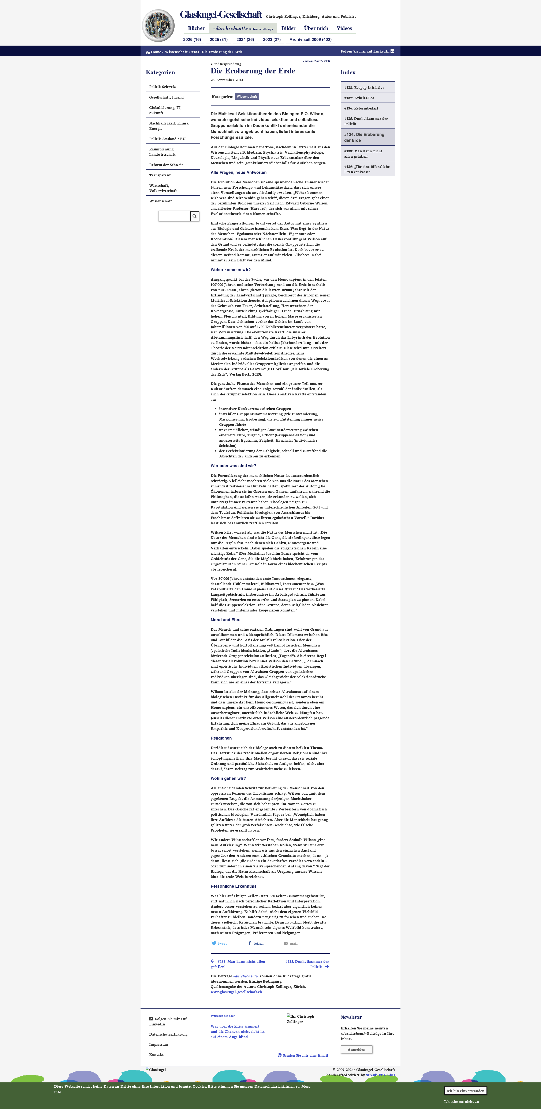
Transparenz (160, 174)
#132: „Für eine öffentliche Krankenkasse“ (367, 169)
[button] (228, 943)
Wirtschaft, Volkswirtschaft (163, 188)
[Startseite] (158, 25)
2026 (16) (192, 39)
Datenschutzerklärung (168, 1034)
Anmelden (357, 1049)
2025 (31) (219, 39)
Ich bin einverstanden (465, 1090)
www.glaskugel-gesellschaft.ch (236, 991)
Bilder (288, 28)
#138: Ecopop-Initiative (364, 87)
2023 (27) (272, 39)
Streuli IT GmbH (380, 1074)
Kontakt (156, 1054)
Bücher (196, 28)
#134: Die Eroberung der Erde (364, 137)
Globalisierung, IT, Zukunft (165, 110)
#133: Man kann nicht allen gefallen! (363, 153)
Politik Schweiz (162, 86)
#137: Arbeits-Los (359, 97)
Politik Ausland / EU (167, 138)
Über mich (316, 28)
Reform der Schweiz (166, 164)
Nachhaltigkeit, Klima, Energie (169, 125)
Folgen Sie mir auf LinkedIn (366, 51)
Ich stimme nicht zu (461, 1101)
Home (155, 51)
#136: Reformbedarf (361, 108)
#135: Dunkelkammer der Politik (366, 121)
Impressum (158, 1044)
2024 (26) (245, 39)
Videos (344, 28)
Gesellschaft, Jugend (166, 97)
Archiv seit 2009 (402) (311, 39)
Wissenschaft (176, 51)
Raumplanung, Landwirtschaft (162, 151)
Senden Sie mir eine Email (305, 1055)
